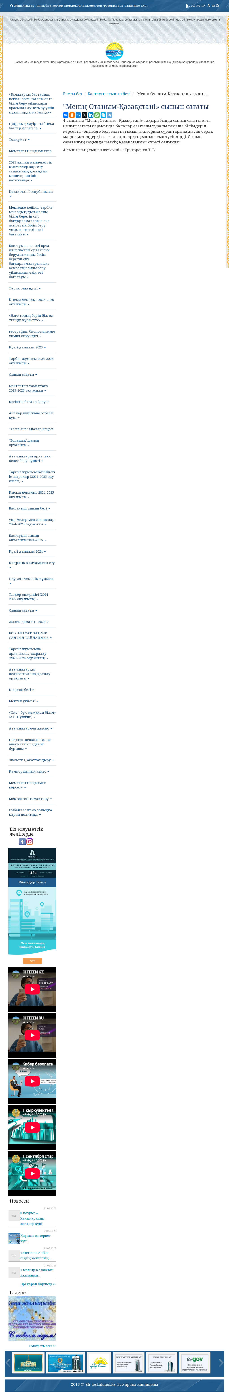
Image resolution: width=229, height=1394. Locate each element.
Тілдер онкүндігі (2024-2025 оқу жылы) (29, 596)
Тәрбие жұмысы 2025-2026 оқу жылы (31, 360)
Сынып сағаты (22, 374)
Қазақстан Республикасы (31, 191)
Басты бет (73, 93)
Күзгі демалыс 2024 (26, 551)
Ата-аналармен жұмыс (29, 728)
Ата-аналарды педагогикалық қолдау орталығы (29, 673)
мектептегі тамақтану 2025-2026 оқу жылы (28, 388)
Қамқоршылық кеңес (28, 771)
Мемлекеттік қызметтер (83, 6)
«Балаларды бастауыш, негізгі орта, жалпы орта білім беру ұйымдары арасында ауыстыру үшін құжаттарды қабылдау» (31, 103)
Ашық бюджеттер (49, 6)
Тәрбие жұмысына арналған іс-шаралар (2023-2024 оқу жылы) (28, 653)
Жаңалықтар (24, 6)
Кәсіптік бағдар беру (28, 401)
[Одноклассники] (72, 115)
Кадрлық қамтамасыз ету (32, 562)
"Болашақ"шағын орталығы (24, 442)
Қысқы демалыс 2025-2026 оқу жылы (31, 301)
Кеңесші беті (20, 689)
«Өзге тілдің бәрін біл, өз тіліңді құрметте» (31, 317)
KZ (193, 6)
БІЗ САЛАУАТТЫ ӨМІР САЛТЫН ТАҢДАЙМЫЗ (29, 635)
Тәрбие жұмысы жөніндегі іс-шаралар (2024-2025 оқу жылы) (32, 476)
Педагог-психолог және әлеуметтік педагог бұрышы (30, 744)
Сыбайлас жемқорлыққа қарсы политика (30, 812)
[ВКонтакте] (65, 115)
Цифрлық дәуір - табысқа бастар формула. (31, 125)
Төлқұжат (18, 139)
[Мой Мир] (78, 115)
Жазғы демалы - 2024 (27, 621)
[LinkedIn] (90, 115)
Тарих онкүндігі (23, 288)
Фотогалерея (113, 6)
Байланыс (132, 6)
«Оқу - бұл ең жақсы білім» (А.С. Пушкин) (32, 714)
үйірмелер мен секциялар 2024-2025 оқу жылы (31, 521)
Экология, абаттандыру (30, 760)
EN (203, 6)
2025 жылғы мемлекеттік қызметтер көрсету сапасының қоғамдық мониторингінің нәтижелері (30, 171)
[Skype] (103, 115)
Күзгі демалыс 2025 (26, 347)
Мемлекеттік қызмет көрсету (27, 784)
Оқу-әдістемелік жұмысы (31, 578)
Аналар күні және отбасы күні (31, 415)
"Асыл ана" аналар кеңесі (31, 429)
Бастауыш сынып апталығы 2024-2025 (26, 537)
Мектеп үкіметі (22, 701)
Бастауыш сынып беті (28, 508)
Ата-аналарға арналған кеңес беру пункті (30, 458)
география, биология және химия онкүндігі (32, 333)
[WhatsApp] (97, 115)
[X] (84, 115)
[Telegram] (109, 115)
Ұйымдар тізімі (32, 882)
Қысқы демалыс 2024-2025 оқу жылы (31, 494)
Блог (144, 6)
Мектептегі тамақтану (29, 798)
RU (198, 6)
